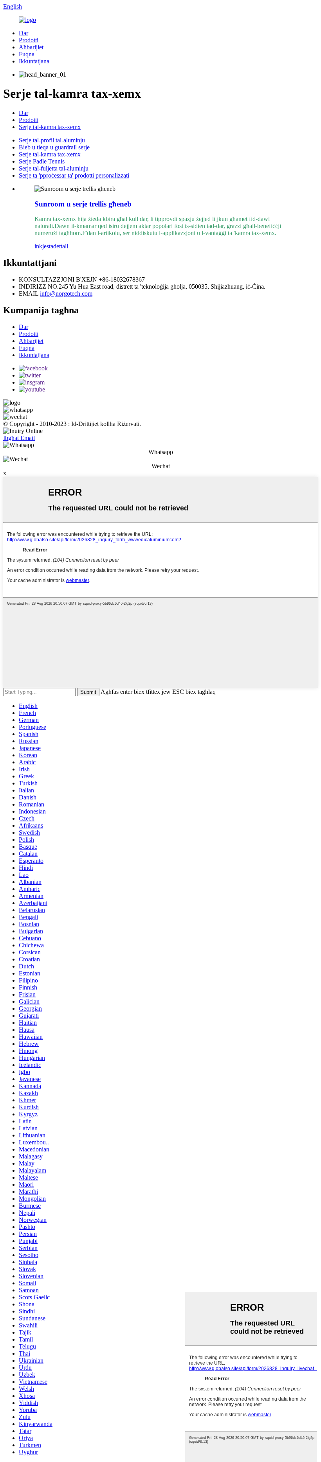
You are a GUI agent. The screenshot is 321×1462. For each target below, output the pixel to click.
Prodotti (28, 40)
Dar (23, 33)
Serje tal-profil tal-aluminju (52, 140)
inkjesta (43, 246)
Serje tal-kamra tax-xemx (50, 127)
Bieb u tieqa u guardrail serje (54, 147)
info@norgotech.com (66, 293)
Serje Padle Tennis (42, 161)
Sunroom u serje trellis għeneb (83, 204)
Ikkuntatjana (34, 61)
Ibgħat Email (19, 438)
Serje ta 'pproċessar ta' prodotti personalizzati (74, 175)
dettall (60, 246)
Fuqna (26, 54)
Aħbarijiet (31, 47)
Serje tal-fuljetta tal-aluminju (53, 168)
